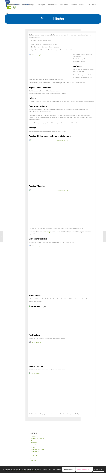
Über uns (33, 460)
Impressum (34, 443)
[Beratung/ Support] (104, 236)
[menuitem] (13, 4)
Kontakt (33, 447)
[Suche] (7, 13)
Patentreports (35, 451)
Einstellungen (98, 469)
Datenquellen (34, 436)
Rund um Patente (36, 456)
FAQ (32, 440)
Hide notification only (83, 469)
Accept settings (68, 469)
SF (31, 458)
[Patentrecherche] (1, 236)
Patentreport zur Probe (37, 449)
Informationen (35, 445)
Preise (32, 454)
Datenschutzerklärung (37, 438)
